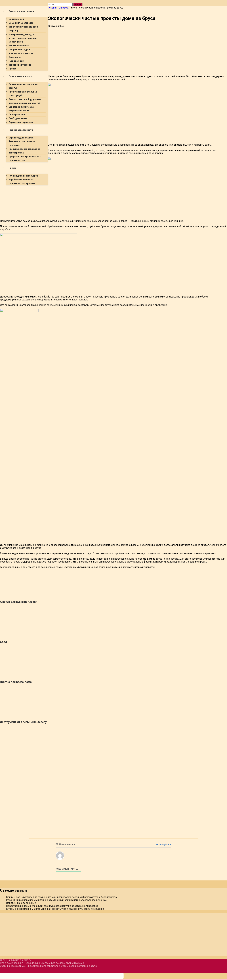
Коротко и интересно (19, 65)
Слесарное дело (17, 114)
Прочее (12, 68)
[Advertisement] (92, 209)
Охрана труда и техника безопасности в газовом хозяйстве (21, 141)
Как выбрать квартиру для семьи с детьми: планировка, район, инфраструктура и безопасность (61, 897)
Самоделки (14, 57)
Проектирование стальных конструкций (22, 94)
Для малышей (16, 19)
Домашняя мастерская (20, 23)
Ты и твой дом (16, 61)
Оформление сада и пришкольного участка (20, 51)
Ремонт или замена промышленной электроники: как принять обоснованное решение (56, 900)
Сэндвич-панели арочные (21, 902)
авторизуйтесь (163, 844)
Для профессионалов (20, 76)
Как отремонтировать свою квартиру (23, 29)
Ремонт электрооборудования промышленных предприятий (25, 101)
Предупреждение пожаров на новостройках (24, 151)
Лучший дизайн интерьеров (23, 176)
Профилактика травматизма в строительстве (24, 158)
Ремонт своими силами (21, 11)
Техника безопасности (20, 130)
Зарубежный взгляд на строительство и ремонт (21, 181)
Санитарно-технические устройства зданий (21, 109)
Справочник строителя (20, 122)
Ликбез (12, 168)
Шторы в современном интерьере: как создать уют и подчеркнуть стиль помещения (55, 908)
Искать (77, 4)
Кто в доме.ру (23, 960)
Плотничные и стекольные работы (23, 86)
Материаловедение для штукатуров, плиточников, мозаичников (22, 38)
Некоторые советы (18, 45)
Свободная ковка (17, 118)
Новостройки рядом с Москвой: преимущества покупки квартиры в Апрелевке (52, 905)
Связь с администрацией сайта (79, 965)
